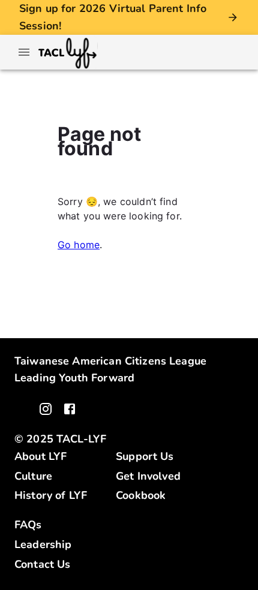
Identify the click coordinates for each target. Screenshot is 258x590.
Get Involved (148, 476)
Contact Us (42, 564)
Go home (79, 245)
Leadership (43, 544)
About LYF (40, 456)
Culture (33, 476)
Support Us (145, 456)
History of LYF (50, 495)
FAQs (28, 524)
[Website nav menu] (24, 52)
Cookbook (141, 495)
